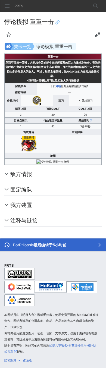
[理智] (37, 100)
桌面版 (27, 360)
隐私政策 (10, 360)
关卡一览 (22, 46)
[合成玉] (29, 143)
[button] (7, 6)
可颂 (58, 86)
